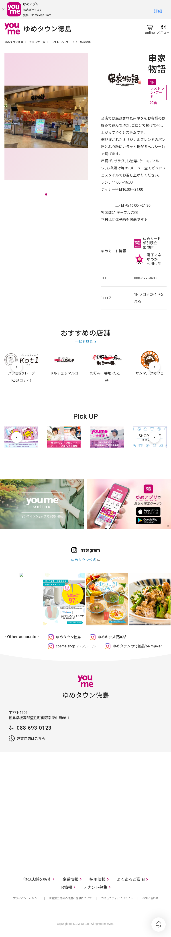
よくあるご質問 (131, 879)
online (150, 28)
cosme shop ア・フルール (76, 646)
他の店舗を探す (37, 879)
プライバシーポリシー (26, 898)
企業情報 (70, 879)
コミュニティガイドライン (117, 898)
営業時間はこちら (31, 739)
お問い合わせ (150, 898)
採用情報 (98, 879)
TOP (158, 924)
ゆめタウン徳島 (13, 42)
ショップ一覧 (37, 42)
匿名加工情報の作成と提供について (70, 898)
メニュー (163, 28)
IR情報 (66, 887)
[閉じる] (3, 9)
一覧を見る (84, 342)
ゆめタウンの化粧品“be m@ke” (137, 646)
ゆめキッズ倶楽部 (112, 637)
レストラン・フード (62, 42)
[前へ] (16, 366)
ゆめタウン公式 (83, 560)
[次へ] (154, 366)
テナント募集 (95, 887)
